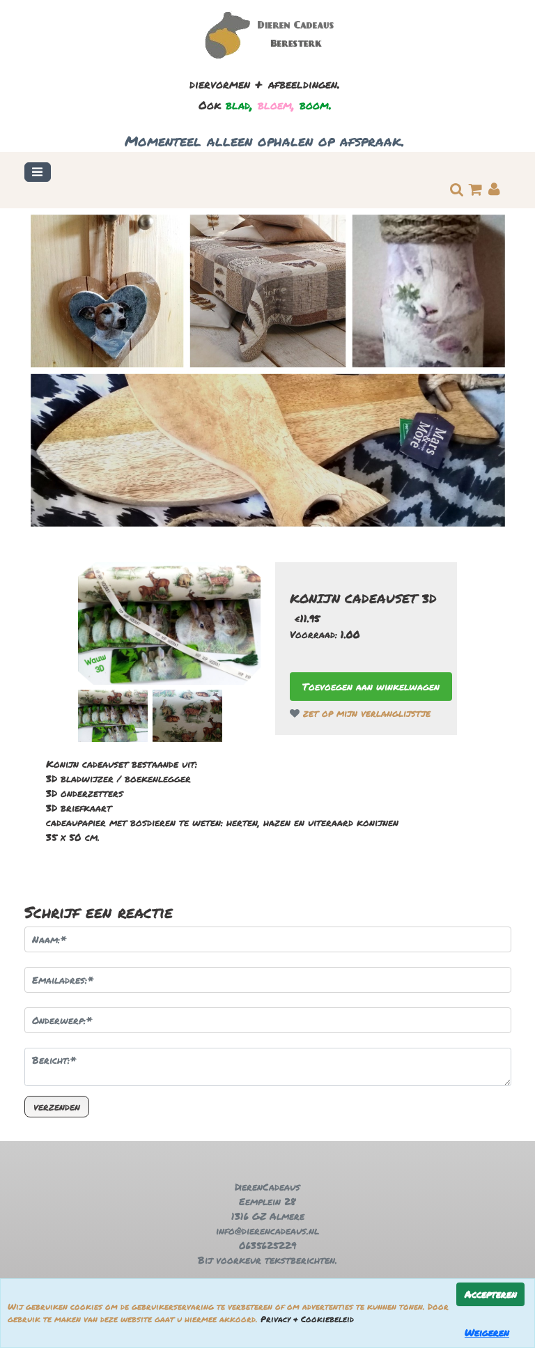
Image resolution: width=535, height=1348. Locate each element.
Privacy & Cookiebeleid (307, 1319)
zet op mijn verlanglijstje (365, 713)
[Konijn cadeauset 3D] (169, 623)
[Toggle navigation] (37, 172)
